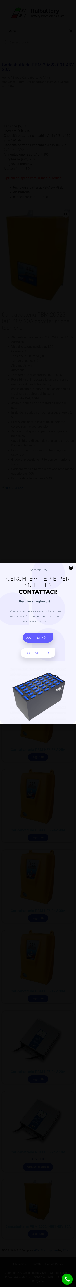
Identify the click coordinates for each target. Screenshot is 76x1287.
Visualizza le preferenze (38, 669)
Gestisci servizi (37, 641)
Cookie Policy (38, 676)
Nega (38, 659)
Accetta (38, 649)
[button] (70, 612)
